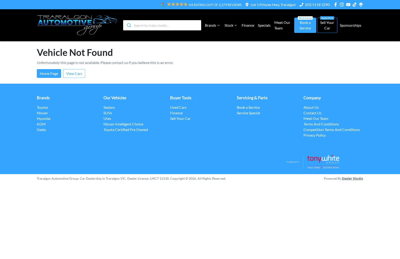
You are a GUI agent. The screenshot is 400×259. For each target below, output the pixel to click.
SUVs (107, 113)
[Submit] (128, 25)
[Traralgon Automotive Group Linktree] (361, 4)
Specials (264, 25)
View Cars (74, 73)
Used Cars (178, 107)
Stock (229, 25)
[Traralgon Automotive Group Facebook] (336, 4)
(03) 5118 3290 (317, 4)
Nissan (42, 113)
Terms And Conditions (321, 124)
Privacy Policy (314, 135)
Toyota (42, 107)
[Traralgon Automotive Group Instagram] (343, 4)
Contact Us (312, 113)
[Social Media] (355, 4)
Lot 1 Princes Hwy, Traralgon (273, 4)
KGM (41, 124)
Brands (210, 25)
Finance (248, 25)
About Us (311, 107)
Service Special (248, 113)
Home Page (49, 73)
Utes (107, 118)
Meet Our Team (282, 25)
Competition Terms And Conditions (331, 129)
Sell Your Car (327, 25)
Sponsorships (350, 25)
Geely (41, 129)
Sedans (109, 107)
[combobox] (162, 25)
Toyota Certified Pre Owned (125, 129)
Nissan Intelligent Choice (123, 124)
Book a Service (305, 25)
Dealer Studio (352, 178)
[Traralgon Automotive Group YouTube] (349, 4)
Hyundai (43, 118)
